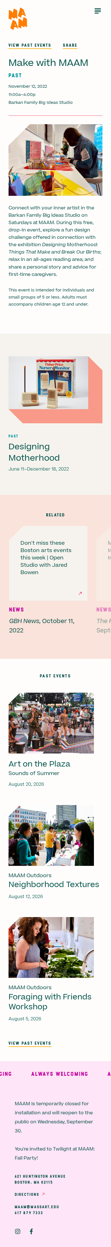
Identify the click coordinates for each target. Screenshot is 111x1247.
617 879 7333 (29, 1212)
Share (70, 45)
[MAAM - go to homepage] (18, 18)
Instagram (17, 1231)
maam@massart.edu (37, 1206)
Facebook (31, 1231)
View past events (30, 45)
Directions (27, 1194)
